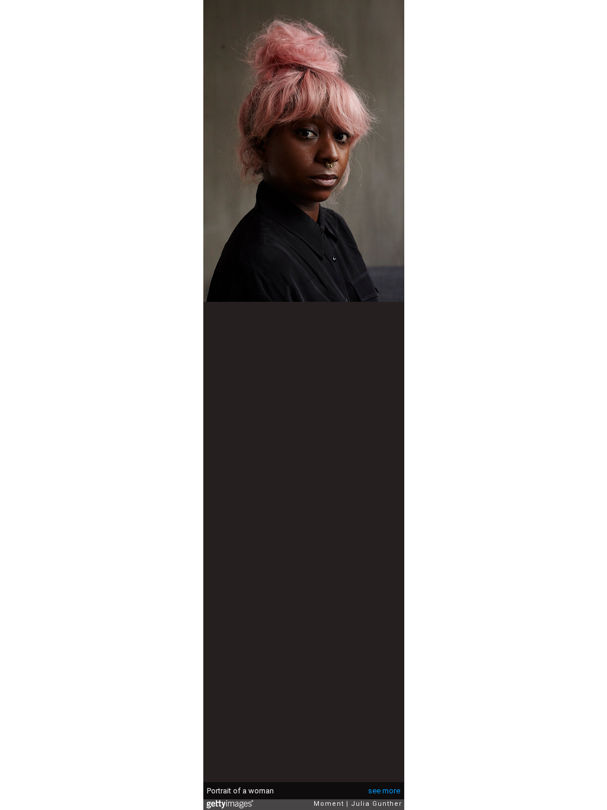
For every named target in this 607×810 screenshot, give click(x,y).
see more (384, 790)
